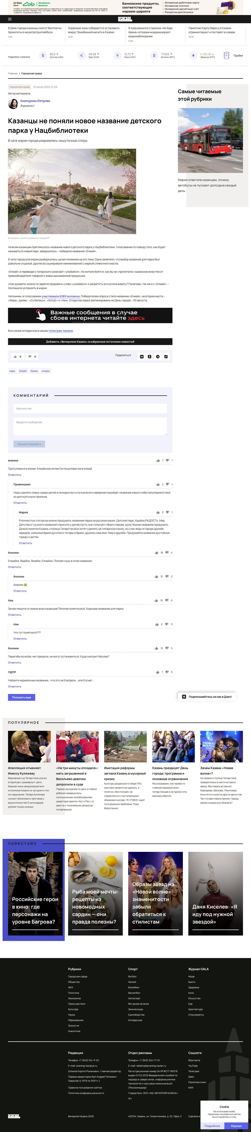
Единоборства (136, 1014)
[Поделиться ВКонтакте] (141, 356)
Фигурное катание (138, 1003)
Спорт (133, 969)
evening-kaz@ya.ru (86, 1065)
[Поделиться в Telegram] (158, 356)
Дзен (191, 1076)
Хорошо (236, 1126)
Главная (13, 73)
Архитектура (195, 1009)
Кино (191, 992)
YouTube (193, 1065)
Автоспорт (134, 998)
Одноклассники (197, 1082)
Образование (75, 1020)
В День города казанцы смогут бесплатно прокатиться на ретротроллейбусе (34, 30)
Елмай (23, 370)
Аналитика (74, 1031)
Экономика (74, 998)
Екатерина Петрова (35, 101)
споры (46, 370)
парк (12, 370)
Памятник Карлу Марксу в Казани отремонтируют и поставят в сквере (212, 30)
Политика (73, 992)
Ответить (14, 475)
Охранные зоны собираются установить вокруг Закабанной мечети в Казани (94, 30)
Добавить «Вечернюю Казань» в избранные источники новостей (90, 341)
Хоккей (132, 981)
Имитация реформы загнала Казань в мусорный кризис (125, 773)
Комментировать (29, 444)
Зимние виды (135, 1009)
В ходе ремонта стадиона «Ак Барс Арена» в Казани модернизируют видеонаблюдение (150, 32)
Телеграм (193, 1071)
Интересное (135, 1020)
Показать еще (21, 697)
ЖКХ (70, 987)
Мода (191, 976)
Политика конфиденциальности (86, 1093)
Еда (190, 1003)
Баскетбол (134, 992)
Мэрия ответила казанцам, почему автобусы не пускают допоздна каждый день (207, 185)
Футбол (132, 976)
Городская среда (31, 73)
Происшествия (76, 1003)
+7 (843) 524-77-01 (149, 1060)
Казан (34, 370)
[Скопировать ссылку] (166, 356)
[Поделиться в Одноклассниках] (149, 356)
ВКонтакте (194, 1060)
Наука (71, 1014)
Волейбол (133, 987)
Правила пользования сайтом (85, 1087)
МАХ (190, 1087)
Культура (73, 1009)
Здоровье (193, 987)
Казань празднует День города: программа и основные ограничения (170, 773)
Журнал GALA (198, 969)
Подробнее (212, 1126)
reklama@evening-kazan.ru (151, 1065)
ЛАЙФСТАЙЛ (22, 843)
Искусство (194, 998)
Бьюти (191, 981)
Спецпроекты (196, 1014)
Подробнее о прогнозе (19, 57)
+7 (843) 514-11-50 (89, 1060)
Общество (74, 981)
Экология (73, 1025)
